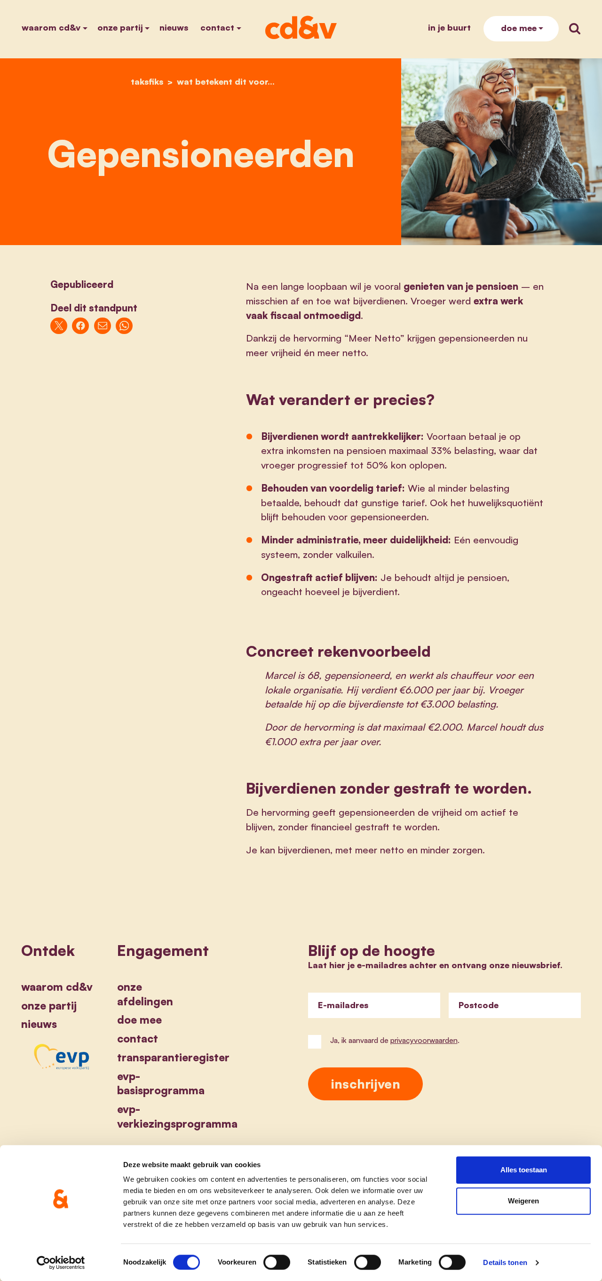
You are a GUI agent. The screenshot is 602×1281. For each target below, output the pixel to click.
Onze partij (120, 27)
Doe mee (519, 28)
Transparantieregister (173, 1057)
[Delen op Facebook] (80, 326)
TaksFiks (147, 81)
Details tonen (505, 1262)
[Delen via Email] (102, 326)
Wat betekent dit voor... (226, 81)
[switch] (276, 1262)
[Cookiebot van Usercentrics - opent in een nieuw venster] (61, 1263)
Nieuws (173, 27)
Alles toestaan (523, 1170)
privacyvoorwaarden (424, 1040)
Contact (217, 27)
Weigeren (523, 1201)
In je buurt (449, 27)
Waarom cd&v (51, 27)
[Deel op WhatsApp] (124, 326)
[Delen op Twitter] (58, 326)
